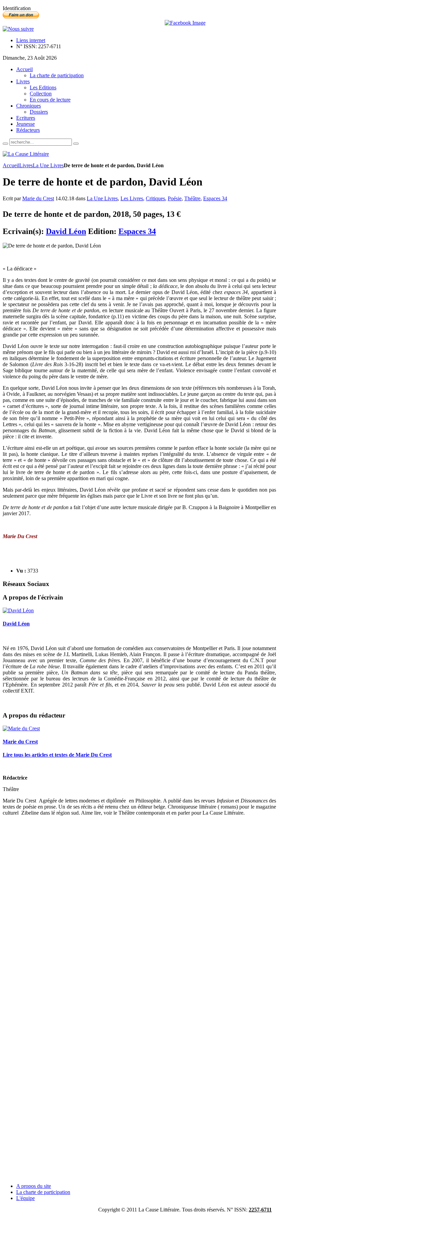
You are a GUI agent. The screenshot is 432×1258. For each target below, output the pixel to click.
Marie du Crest (38, 198)
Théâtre (192, 198)
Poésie (175, 198)
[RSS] (18, 29)
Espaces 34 (215, 198)
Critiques (155, 198)
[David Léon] (18, 610)
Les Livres (131, 198)
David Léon (66, 231)
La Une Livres (48, 165)
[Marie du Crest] (21, 728)
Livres (26, 165)
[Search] (5, 144)
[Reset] (76, 144)
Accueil (11, 165)
